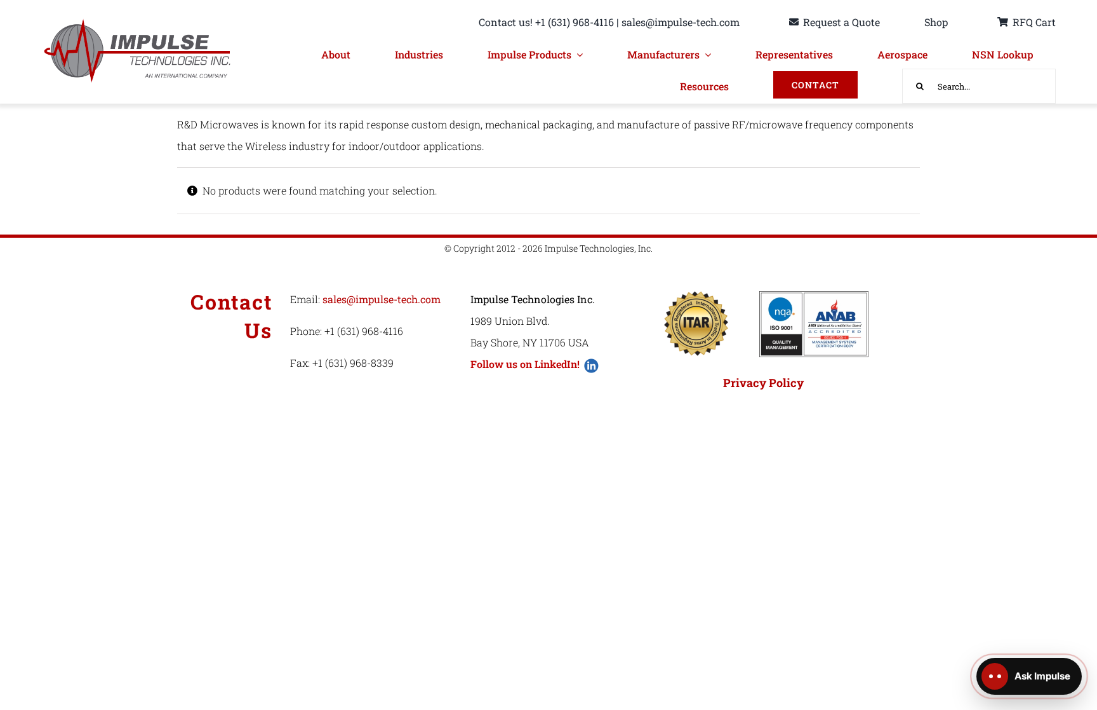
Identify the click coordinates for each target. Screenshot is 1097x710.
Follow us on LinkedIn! (525, 364)
